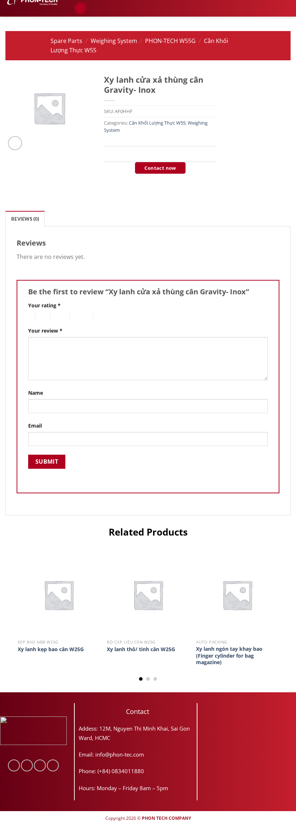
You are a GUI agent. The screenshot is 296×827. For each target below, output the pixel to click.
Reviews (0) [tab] (25, 219)
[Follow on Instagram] (27, 765)
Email (35, 425)
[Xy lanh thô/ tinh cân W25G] (148, 595)
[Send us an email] (40, 765)
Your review (45, 330)
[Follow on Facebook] (14, 765)
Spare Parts (66, 41)
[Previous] (18, 616)
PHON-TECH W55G (170, 41)
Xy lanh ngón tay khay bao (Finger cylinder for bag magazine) (229, 656)
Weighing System (114, 41)
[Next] (278, 616)
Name (35, 392)
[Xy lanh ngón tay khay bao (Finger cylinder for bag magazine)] (237, 595)
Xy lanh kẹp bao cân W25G (51, 649)
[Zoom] (15, 143)
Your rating (44, 305)
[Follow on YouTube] (53, 765)
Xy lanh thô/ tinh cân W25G (141, 649)
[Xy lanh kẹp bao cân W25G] (59, 595)
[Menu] (80, 8)
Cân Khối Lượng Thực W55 (157, 123)
